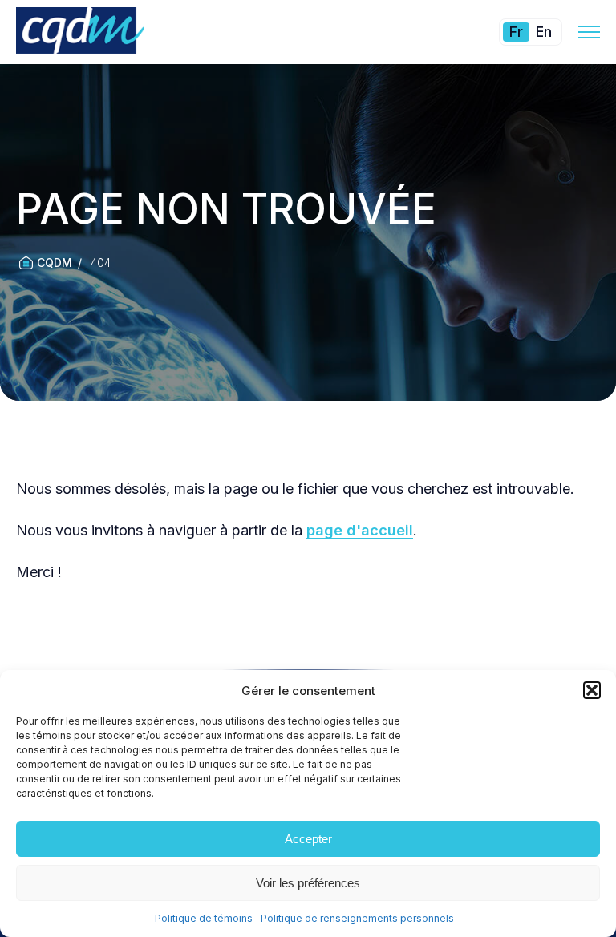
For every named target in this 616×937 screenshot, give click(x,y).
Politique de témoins (204, 918)
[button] (592, 690)
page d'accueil (359, 530)
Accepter (308, 839)
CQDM (54, 262)
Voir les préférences (308, 883)
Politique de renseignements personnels (357, 918)
